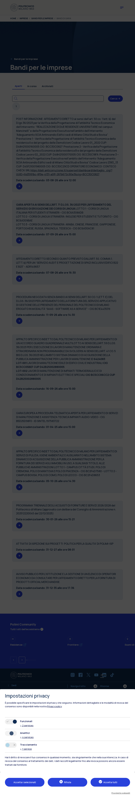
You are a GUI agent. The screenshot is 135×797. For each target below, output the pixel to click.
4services (27, 737)
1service (26, 748)
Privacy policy (54, 706)
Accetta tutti (110, 782)
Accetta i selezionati (25, 782)
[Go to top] (130, 793)
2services (26, 725)
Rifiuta (67, 782)
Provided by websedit (120, 793)
